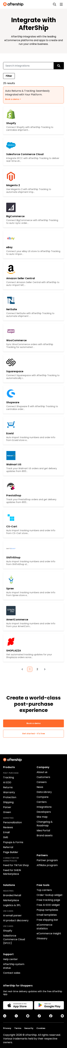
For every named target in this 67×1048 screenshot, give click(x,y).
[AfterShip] (14, 4)
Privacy (7, 1028)
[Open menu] (61, 4)
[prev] (22, 669)
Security (28, 1028)
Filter (9, 76)
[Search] (54, 4)
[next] (44, 669)
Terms (17, 1028)
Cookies (40, 1028)
